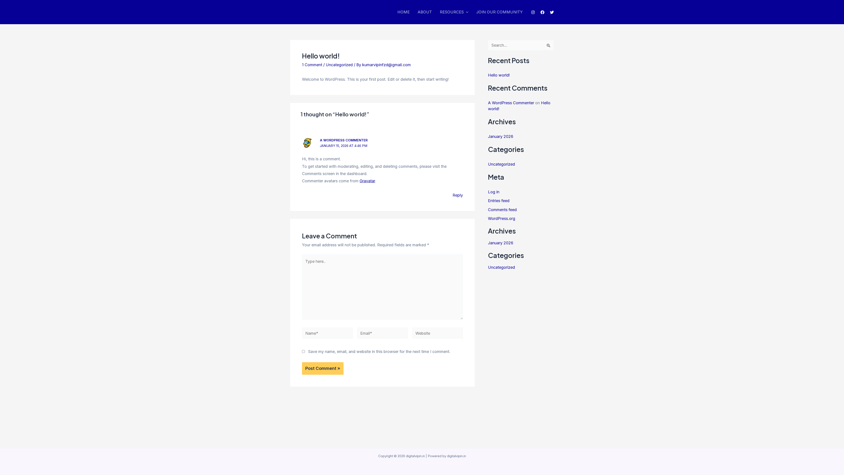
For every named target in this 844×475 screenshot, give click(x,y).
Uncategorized (339, 64)
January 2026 (500, 136)
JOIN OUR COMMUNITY (499, 12)
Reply (458, 195)
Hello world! (499, 75)
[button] (466, 12)
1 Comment (312, 64)
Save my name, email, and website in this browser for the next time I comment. (379, 351)
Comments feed (502, 209)
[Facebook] (542, 12)
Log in (493, 192)
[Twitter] (552, 12)
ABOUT (425, 12)
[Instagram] (533, 12)
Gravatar (367, 181)
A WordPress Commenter (344, 140)
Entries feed (498, 200)
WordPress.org (501, 218)
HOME (403, 12)
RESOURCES (452, 12)
